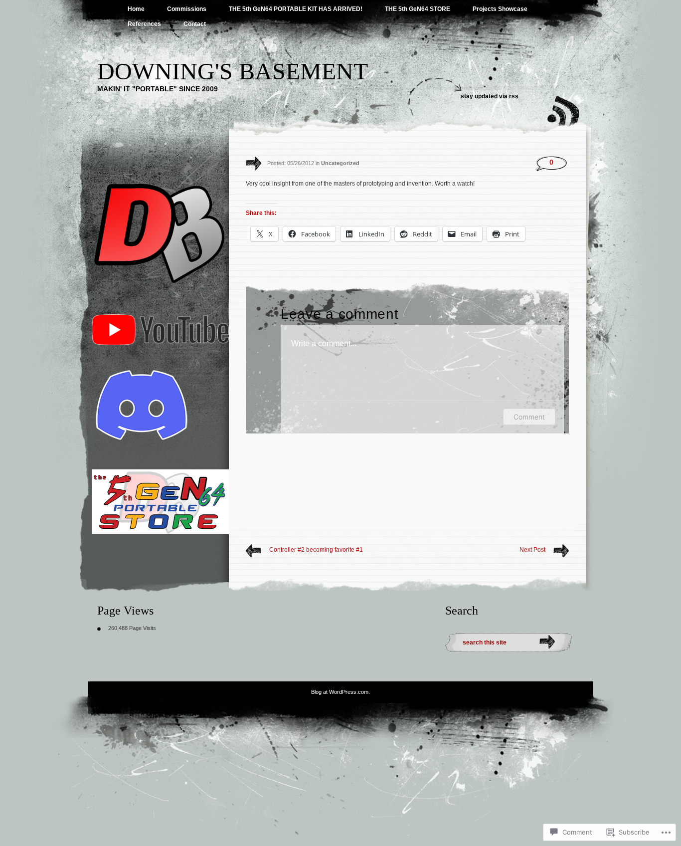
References (144, 23)
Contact (194, 23)
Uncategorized (340, 163)
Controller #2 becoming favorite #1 (316, 549)
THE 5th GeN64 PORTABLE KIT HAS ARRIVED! (295, 8)
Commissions (186, 8)
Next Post (532, 549)
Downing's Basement (232, 71)
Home (136, 8)
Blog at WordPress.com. (340, 692)
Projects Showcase (500, 8)
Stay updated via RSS (489, 96)
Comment (529, 417)
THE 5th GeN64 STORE (417, 8)
